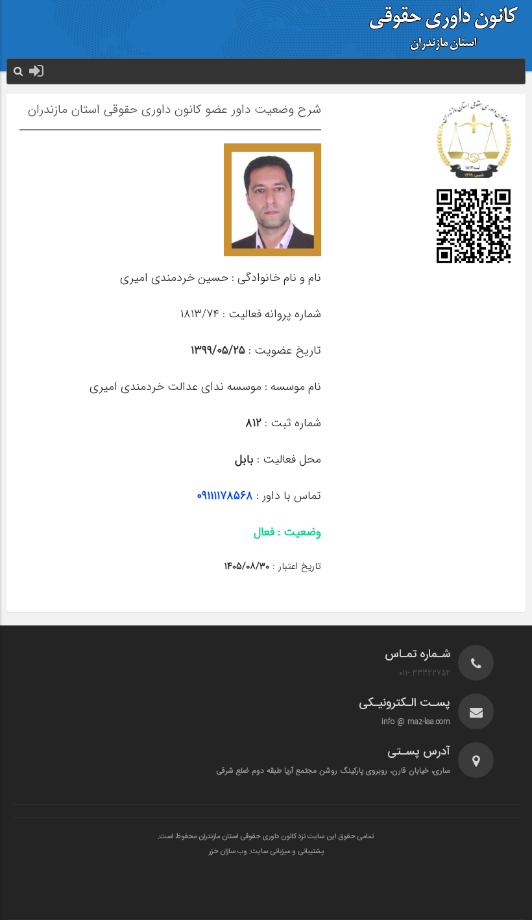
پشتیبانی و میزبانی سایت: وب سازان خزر (266, 852)
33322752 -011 (424, 673)
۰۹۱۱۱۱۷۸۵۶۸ (225, 496)
